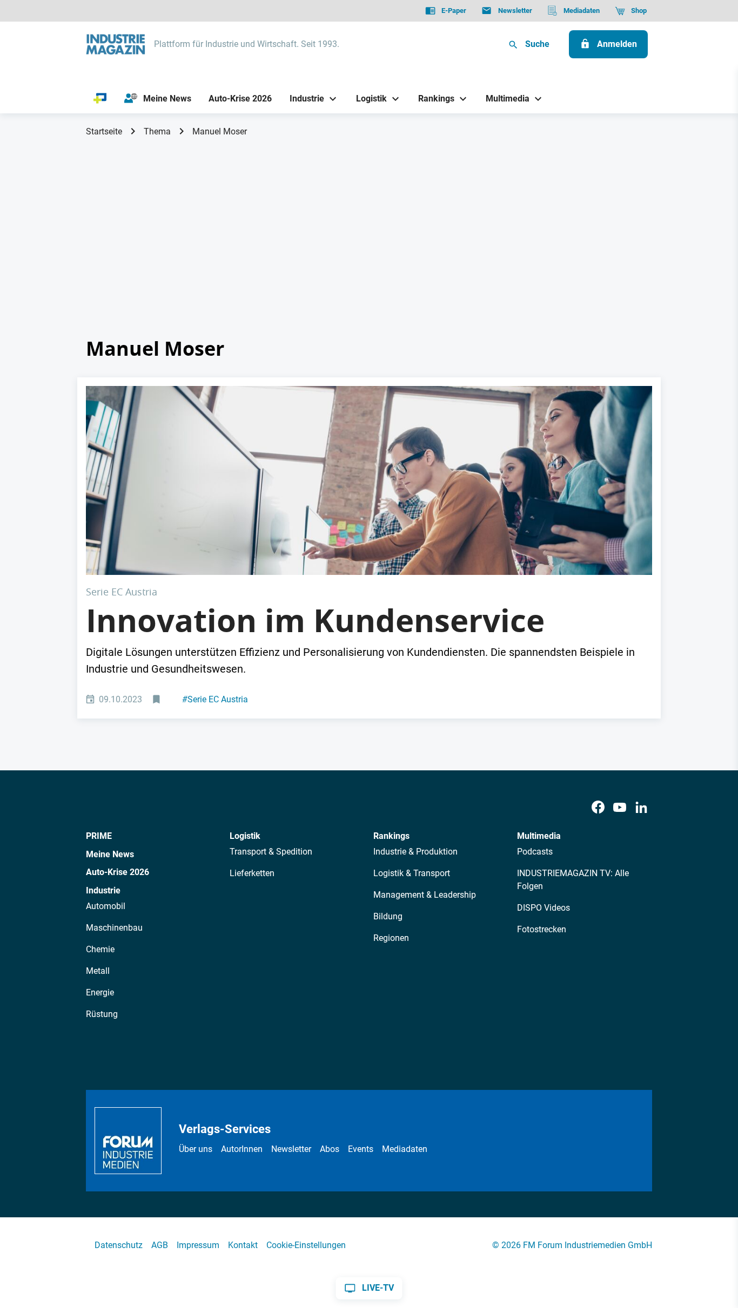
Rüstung (102, 1014)
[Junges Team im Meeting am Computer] (369, 480)
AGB (159, 1245)
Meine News (110, 854)
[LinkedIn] (641, 807)
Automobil (105, 906)
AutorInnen (242, 1149)
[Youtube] (619, 807)
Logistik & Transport (411, 873)
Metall (98, 971)
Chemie (100, 949)
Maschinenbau (114, 928)
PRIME (99, 836)
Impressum (198, 1245)
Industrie (103, 890)
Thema (157, 131)
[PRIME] (100, 98)
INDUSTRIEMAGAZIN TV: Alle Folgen (573, 879)
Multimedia (539, 836)
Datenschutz (119, 1245)
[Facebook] (598, 807)
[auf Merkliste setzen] (157, 700)
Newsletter (291, 1149)
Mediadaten (404, 1149)
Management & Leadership (424, 895)
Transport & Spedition (271, 851)
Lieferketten (252, 873)
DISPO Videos (543, 908)
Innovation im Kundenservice (315, 620)
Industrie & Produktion (415, 851)
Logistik (245, 836)
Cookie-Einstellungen (306, 1245)
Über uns (195, 1149)
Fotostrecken (541, 929)
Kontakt (243, 1245)
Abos (329, 1149)
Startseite (104, 131)
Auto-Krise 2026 (117, 872)
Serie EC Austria (215, 699)
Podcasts (535, 851)
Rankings (391, 836)
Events (360, 1149)
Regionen (391, 938)
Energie (100, 992)
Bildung (387, 916)
